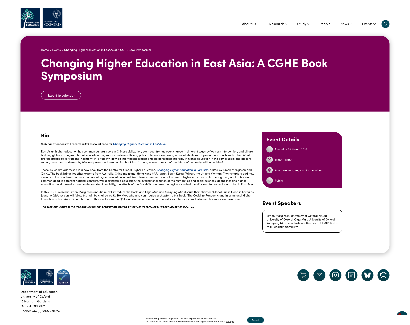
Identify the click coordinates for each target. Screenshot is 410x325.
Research (276, 23)
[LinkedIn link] (351, 275)
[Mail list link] (319, 277)
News (344, 23)
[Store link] (303, 277)
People (325, 23)
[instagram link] (335, 275)
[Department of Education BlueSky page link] (367, 275)
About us (249, 23)
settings (230, 321)
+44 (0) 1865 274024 (46, 311)
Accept (255, 319)
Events (367, 23)
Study (301, 23)
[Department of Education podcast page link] (383, 275)
